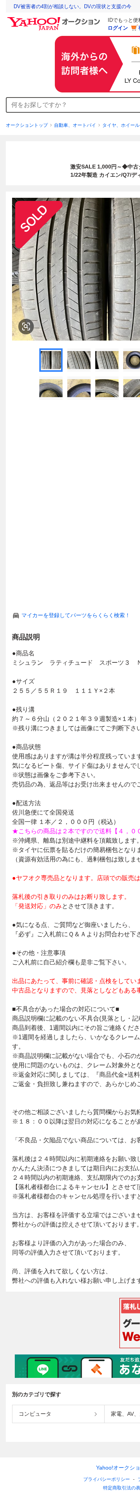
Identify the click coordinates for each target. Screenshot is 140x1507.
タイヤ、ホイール (121, 125)
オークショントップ (27, 125)
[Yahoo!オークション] (55, 19)
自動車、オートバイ (75, 125)
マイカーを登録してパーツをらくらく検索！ (75, 615)
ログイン (118, 28)
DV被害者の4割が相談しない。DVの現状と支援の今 (72, 6)
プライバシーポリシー (106, 1479)
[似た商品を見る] (26, 326)
